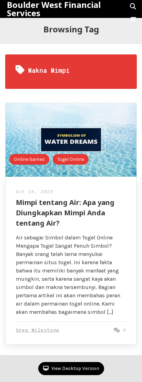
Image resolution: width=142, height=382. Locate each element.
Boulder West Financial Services (54, 9)
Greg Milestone (37, 330)
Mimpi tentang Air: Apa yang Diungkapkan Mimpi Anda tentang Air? (65, 213)
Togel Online (70, 159)
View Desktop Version (74, 368)
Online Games (29, 159)
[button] (133, 19)
